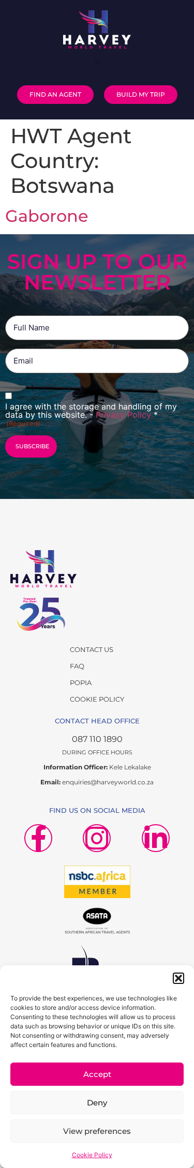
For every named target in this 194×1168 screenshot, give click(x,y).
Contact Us (91, 649)
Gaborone (46, 216)
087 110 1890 (97, 739)
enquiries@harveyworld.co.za (108, 782)
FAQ (77, 666)
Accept (97, 1074)
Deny (97, 1103)
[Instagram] (97, 838)
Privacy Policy (125, 414)
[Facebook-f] (38, 838)
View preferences (97, 1131)
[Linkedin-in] (156, 838)
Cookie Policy (92, 1155)
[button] (178, 978)
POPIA (81, 682)
